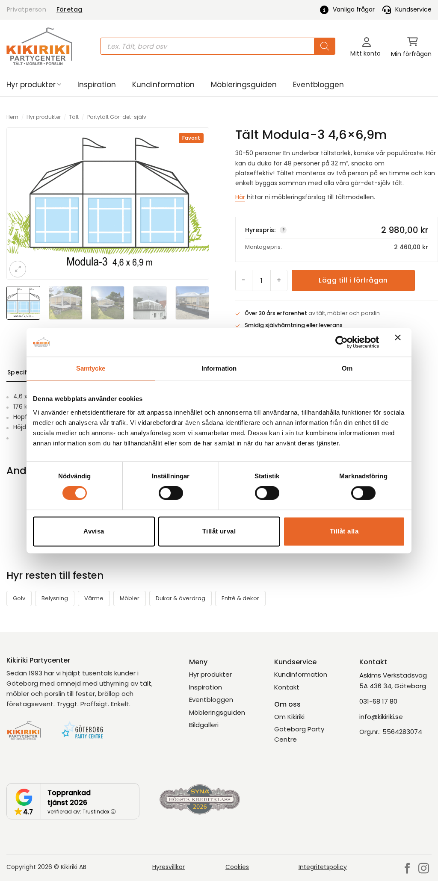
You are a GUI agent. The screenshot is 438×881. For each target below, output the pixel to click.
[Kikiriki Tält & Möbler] (39, 46)
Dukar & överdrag (180, 598)
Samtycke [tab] (91, 368)
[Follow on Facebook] (407, 869)
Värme (94, 598)
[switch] (171, 493)
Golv (19, 598)
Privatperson (26, 9)
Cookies (237, 867)
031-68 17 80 (378, 701)
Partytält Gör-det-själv (116, 117)
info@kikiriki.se (381, 716)
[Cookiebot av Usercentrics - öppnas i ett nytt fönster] (341, 342)
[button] (411, 46)
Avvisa (93, 531)
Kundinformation (163, 85)
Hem (12, 117)
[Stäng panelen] (400, 342)
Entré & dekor (240, 598)
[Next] (195, 203)
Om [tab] (347, 368)
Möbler (129, 598)
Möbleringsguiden (244, 85)
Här (240, 197)
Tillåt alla (344, 531)
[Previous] (20, 203)
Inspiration (96, 85)
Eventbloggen (318, 85)
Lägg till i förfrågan (353, 280)
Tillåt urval (219, 531)
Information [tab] (219, 368)
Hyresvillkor (168, 867)
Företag (69, 9)
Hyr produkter (31, 85)
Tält (74, 117)
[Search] (324, 46)
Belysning (54, 598)
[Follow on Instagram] (423, 869)
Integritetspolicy (323, 867)
